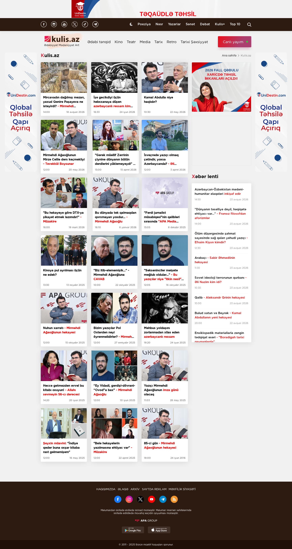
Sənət (190, 24)
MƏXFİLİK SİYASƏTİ (182, 489)
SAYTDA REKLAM (154, 489)
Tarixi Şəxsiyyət (194, 42)
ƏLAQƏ (123, 489)
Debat (205, 24)
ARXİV (135, 489)
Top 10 (235, 24)
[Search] (249, 25)
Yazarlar (174, 24)
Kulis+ (220, 24)
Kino (119, 42)
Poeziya (144, 24)
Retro (172, 42)
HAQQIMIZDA (105, 489)
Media (145, 42)
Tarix (158, 42)
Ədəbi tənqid (99, 42)
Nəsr (159, 24)
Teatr (131, 42)
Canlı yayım (233, 42)
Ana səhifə (229, 55)
